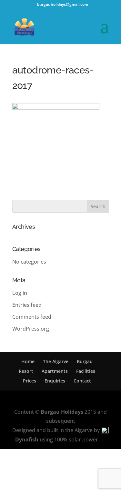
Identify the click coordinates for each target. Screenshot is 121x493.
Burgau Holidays (62, 411)
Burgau (85, 361)
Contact (82, 381)
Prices (29, 381)
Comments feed (31, 316)
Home (28, 361)
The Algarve (55, 361)
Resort (26, 371)
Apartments (55, 371)
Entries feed (27, 304)
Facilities (85, 371)
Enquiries (55, 381)
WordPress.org (30, 328)
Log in (19, 292)
